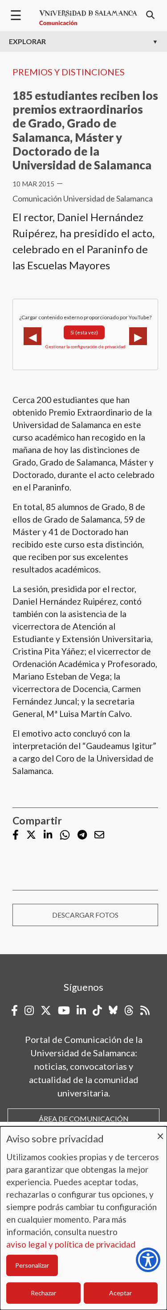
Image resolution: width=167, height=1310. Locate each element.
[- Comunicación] (88, 17)
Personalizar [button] (32, 1265)
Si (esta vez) (84, 332)
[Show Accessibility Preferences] (148, 1260)
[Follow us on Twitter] (31, 835)
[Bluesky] (113, 1010)
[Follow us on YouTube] (64, 1010)
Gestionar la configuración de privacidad (85, 346)
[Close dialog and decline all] (160, 1131)
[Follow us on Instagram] (29, 1010)
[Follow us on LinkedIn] (48, 835)
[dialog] (83, 1218)
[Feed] (145, 1010)
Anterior (32, 336)
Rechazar (43, 1293)
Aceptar (120, 1293)
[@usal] (129, 1010)
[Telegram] (82, 835)
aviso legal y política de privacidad (70, 1244)
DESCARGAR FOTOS (85, 914)
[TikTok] (97, 1010)
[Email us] (99, 835)
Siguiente (138, 336)
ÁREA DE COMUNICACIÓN (84, 1118)
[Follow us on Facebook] (15, 835)
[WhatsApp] (65, 835)
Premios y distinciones (68, 71)
